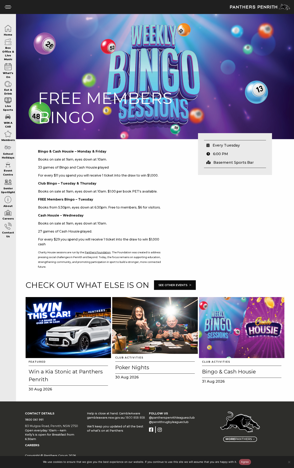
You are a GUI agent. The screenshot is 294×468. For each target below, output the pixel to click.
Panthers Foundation (98, 252)
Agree (245, 461)
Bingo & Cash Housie (229, 371)
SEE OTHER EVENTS (174, 285)
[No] (289, 462)
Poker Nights (132, 367)
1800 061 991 (34, 419)
